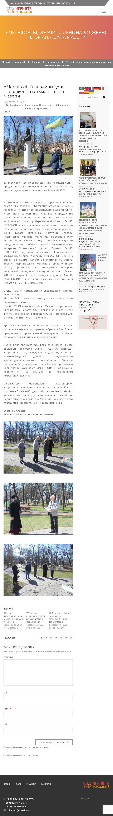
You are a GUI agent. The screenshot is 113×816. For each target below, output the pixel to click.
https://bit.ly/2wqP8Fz (17, 375)
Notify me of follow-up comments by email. (28, 747)
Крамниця (31, 784)
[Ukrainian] (91, 92)
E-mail (7, 709)
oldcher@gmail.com (19, 810)
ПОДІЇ (18, 784)
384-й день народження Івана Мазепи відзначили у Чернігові (13, 617)
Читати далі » (87, 154)
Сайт (6, 724)
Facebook (84, 799)
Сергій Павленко (59, 105)
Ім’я (6, 693)
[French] (91, 88)
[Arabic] (81, 88)
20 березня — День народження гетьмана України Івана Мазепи (59, 617)
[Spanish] (86, 92)
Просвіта (44, 105)
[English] (86, 88)
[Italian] (101, 88)
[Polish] (81, 92)
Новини (7, 784)
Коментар (9, 657)
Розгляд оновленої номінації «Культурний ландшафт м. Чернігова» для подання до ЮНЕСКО (93, 135)
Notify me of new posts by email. (22, 755)
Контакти (46, 784)
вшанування (31, 105)
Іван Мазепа (16, 105)
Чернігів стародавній (36, 108)
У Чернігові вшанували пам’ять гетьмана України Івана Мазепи (35, 617)
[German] (96, 88)
